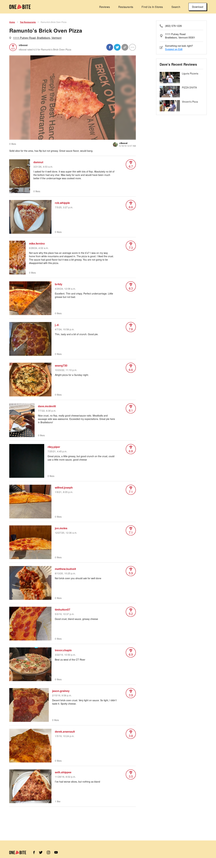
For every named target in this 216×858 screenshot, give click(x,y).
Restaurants (125, 6)
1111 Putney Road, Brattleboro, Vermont (37, 38)
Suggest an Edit (173, 49)
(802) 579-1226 (173, 26)
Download (197, 6)
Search (175, 6)
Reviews (104, 6)
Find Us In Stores (152, 6)
